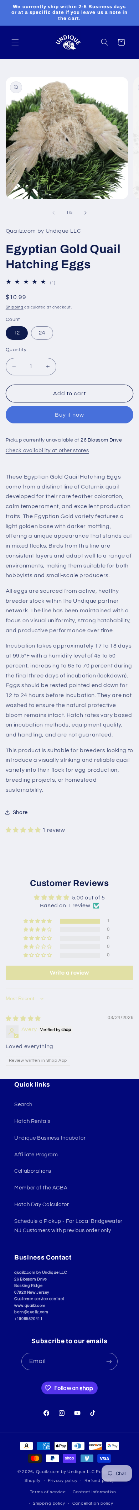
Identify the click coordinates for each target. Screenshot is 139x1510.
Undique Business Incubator (50, 1138)
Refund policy (99, 1481)
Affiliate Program (36, 1154)
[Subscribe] (109, 1361)
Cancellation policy (92, 1503)
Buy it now (69, 415)
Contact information (94, 1492)
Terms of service (48, 1492)
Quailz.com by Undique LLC (65, 1472)
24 (42, 333)
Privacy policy (63, 1481)
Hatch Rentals (32, 1121)
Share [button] (20, 812)
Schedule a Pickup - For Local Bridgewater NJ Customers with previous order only (68, 1226)
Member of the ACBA (40, 1187)
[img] (23, 1018)
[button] (15, 42)
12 (17, 333)
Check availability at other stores (47, 450)
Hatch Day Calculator (41, 1204)
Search (23, 1104)
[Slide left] (53, 213)
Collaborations (32, 1171)
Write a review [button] (69, 973)
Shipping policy (49, 1503)
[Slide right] (85, 213)
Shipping (15, 307)
